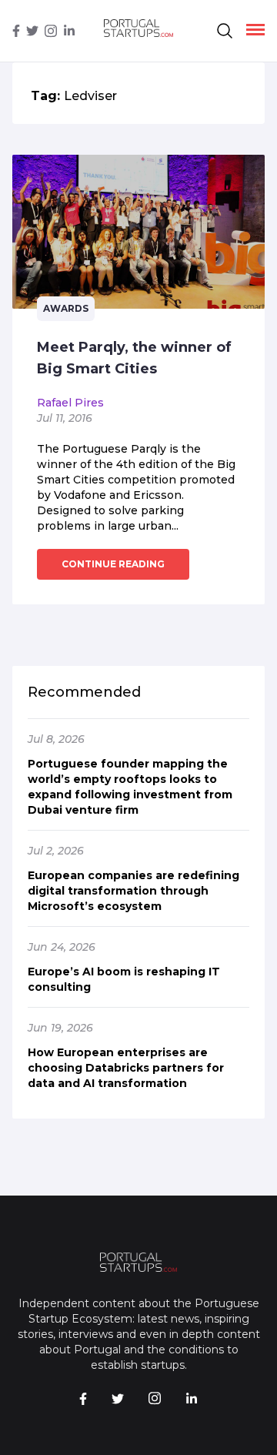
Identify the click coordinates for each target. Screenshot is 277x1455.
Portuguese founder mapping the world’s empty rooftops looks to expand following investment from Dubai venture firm (130, 787)
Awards (65, 308)
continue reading (113, 564)
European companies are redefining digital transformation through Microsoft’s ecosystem (133, 890)
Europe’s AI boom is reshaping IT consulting (124, 979)
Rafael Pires (70, 403)
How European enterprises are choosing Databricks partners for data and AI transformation (126, 1067)
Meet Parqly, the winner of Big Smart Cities (134, 358)
